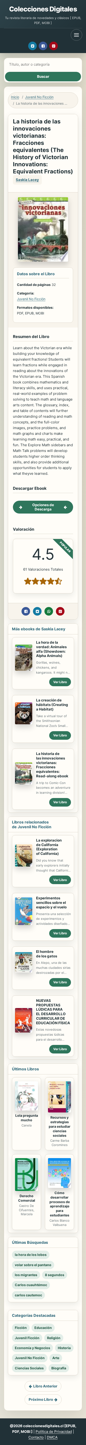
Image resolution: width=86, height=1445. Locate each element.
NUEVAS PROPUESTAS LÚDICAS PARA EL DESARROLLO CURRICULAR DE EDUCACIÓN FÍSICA (53, 1011)
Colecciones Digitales (43, 9)
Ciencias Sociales (29, 1368)
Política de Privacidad (54, 1431)
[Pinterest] (53, 46)
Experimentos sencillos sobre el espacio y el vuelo (51, 902)
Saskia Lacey (27, 179)
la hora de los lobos (31, 1255)
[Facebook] (43, 46)
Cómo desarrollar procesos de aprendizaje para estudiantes (59, 1204)
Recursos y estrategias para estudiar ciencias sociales (59, 1126)
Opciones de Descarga (43, 507)
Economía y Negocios (32, 1348)
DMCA (52, 1437)
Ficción (21, 1328)
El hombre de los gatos (46, 953)
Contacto (36, 1437)
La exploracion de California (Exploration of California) (49, 847)
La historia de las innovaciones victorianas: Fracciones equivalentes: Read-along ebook (52, 764)
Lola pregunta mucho (26, 1117)
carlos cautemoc (28, 1295)
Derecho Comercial (26, 1198)
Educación (43, 1328)
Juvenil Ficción (27, 1338)
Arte (55, 1358)
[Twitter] (32, 46)
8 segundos (54, 1275)
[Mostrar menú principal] (76, 35)
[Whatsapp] (48, 611)
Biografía (58, 1368)
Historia (64, 1348)
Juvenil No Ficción (39, 97)
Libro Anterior (45, 1386)
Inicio (15, 97)
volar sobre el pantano (33, 1265)
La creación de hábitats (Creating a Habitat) (52, 704)
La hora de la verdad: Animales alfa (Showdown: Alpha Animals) (51, 649)
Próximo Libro (41, 1399)
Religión (53, 1338)
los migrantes (26, 1275)
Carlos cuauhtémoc (31, 1285)
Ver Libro (60, 682)
